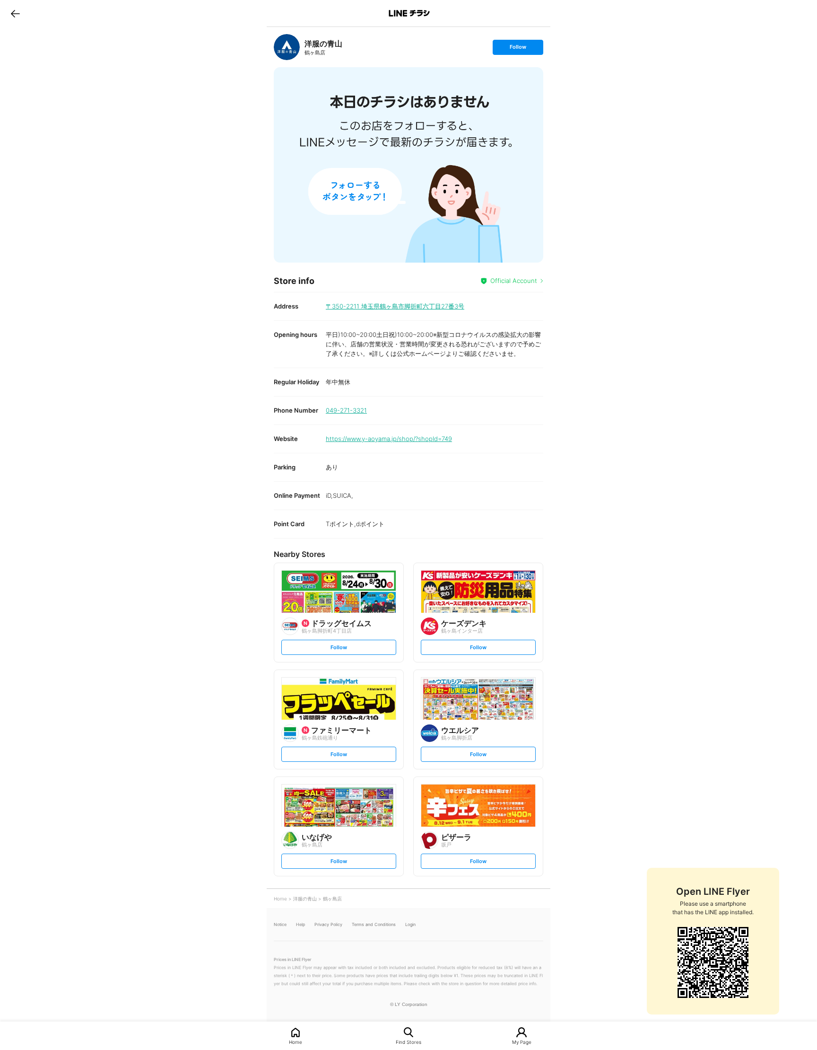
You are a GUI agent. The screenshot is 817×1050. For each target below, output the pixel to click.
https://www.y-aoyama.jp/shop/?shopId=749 (389, 438)
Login (410, 924)
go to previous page (15, 13)
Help (300, 924)
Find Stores (408, 1041)
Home (295, 1041)
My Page (521, 1041)
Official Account (513, 280)
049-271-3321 (346, 410)
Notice (280, 924)
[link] (287, 47)
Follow (517, 49)
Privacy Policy (328, 924)
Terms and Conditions (374, 924)
